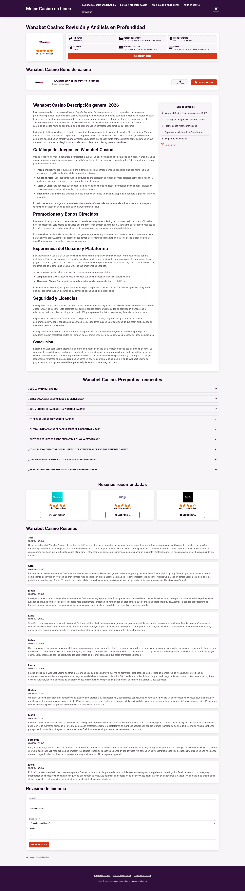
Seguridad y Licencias (176, 138)
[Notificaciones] (216, 9)
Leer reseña (58, 515)
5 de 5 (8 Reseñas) (57, 508)
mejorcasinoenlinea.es (138, 881)
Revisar (32, 829)
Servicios (87, 12)
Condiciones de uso (142, 875)
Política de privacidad (122, 875)
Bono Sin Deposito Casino (133, 5)
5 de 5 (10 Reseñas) (122, 508)
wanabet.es (77, 41)
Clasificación (34, 819)
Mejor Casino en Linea (48, 8)
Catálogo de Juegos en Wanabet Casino (185, 119)
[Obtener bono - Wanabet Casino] (44, 41)
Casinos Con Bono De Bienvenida (99, 5)
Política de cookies (102, 875)
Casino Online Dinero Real (165, 5)
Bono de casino (192, 5)
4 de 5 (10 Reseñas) (188, 508)
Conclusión (170, 145)
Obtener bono (143, 56)
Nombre (32, 798)
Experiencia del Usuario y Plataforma (183, 132)
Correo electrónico (36, 809)
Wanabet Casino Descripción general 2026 (186, 113)
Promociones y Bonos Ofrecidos (181, 126)
